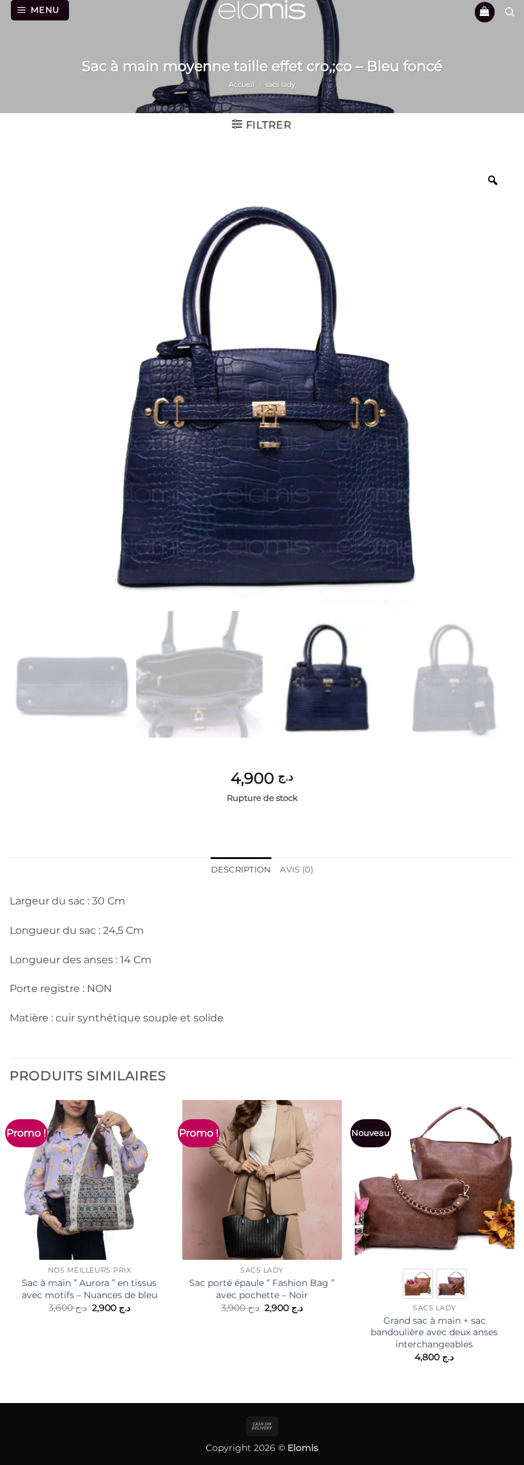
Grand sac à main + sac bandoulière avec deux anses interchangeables (434, 1332)
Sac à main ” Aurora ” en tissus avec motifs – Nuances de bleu (89, 1289)
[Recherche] (509, 12)
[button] (40, 10)
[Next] (513, 1242)
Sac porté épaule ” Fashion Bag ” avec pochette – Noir (261, 1289)
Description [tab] (241, 869)
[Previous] (10, 1242)
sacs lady (280, 84)
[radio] (417, 1283)
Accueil (241, 84)
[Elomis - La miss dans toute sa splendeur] (262, 9)
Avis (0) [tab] (296, 869)
